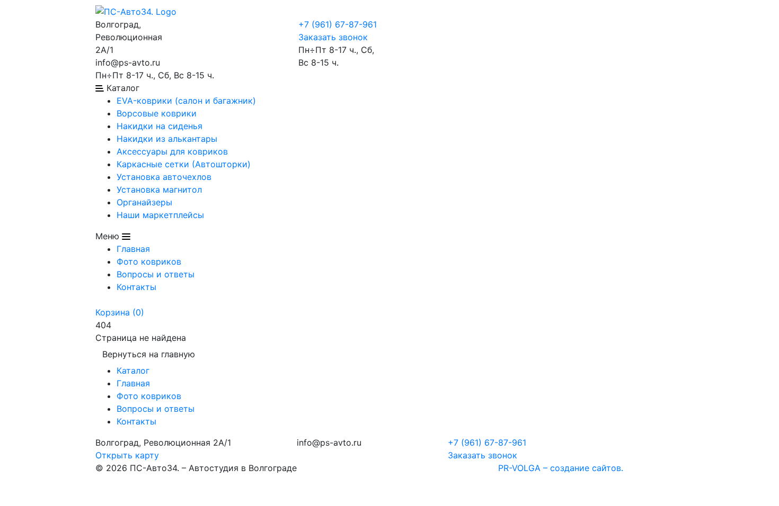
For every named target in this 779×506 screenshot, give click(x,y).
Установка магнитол (159, 189)
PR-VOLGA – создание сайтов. (560, 468)
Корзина (119, 312)
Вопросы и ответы (155, 274)
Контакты (136, 287)
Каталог (133, 370)
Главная (133, 248)
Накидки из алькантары (167, 138)
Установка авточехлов (164, 176)
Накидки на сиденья (159, 126)
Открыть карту (127, 455)
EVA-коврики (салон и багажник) (186, 100)
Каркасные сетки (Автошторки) (184, 164)
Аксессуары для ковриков (172, 151)
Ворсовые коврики (157, 113)
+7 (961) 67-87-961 (337, 24)
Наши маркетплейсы (160, 215)
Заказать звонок (333, 37)
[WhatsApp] (198, 24)
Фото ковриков (149, 261)
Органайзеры (144, 202)
